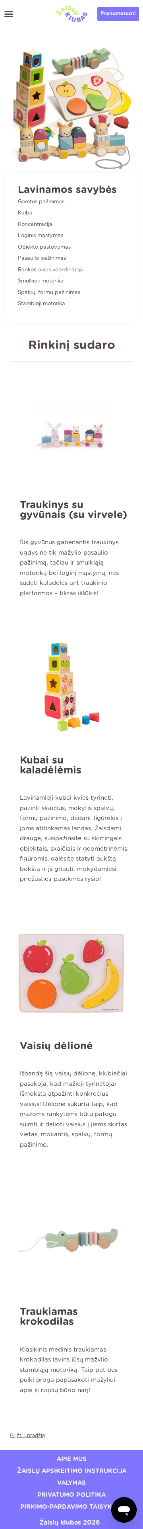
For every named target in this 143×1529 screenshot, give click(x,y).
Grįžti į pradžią (27, 1435)
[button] (9, 14)
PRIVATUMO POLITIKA (71, 1495)
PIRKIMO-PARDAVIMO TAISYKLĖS (71, 1507)
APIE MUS (72, 1459)
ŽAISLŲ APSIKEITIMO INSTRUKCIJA (71, 1471)
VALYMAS (71, 1483)
